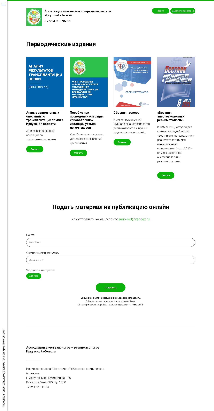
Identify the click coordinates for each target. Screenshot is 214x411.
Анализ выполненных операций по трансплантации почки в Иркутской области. (44, 118)
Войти (161, 11)
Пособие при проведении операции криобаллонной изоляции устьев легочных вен (87, 120)
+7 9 (29, 387)
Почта (30, 235)
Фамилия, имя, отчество (42, 252)
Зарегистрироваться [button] (183, 11)
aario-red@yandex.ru (134, 219)
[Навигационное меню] (4, 4)
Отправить (111, 287)
